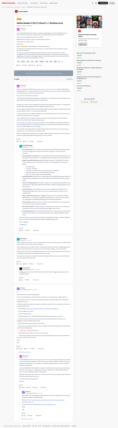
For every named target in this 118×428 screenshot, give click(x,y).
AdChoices (74, 425)
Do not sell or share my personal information (60, 425)
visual (47, 61)
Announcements (34, 3)
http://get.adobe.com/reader (49, 404)
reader (36, 61)
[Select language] (96, 3)
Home (3, 7)
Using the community (26, 425)
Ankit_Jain (22, 288)
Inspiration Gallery (53, 3)
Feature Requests (44, 3)
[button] (103, 3)
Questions (24, 7)
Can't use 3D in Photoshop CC (84, 85)
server (28, 61)
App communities (9, 7)
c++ (59, 61)
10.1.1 (18, 61)
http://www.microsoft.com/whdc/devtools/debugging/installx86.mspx (43, 308)
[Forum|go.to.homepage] (8, 3)
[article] (43, 114)
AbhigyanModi (26, 268)
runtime (22, 61)
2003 (51, 61)
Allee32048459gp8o (27, 145)
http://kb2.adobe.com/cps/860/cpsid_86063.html (46, 89)
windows (42, 61)
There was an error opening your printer (86, 53)
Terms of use (34, 425)
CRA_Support (23, 238)
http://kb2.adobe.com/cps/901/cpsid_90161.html (51, 91)
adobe (55, 61)
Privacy (39, 425)
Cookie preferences (46, 425)
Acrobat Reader (17, 7)
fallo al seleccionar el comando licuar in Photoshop (89, 60)
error (32, 61)
